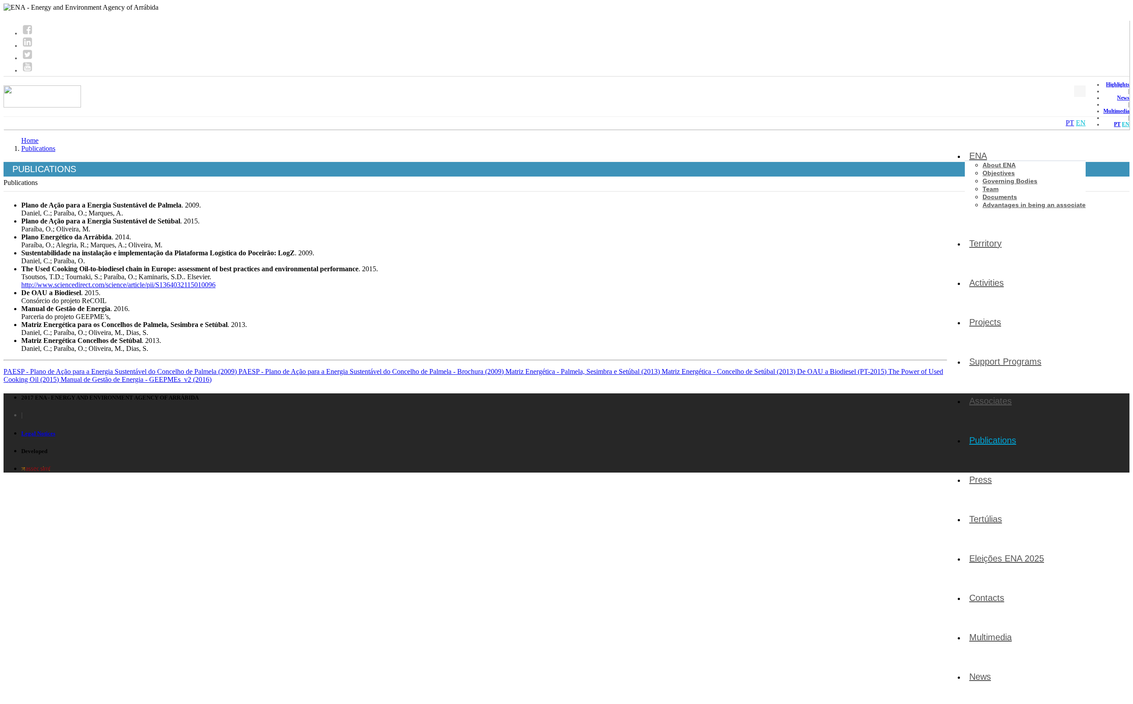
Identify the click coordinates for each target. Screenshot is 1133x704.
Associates (990, 401)
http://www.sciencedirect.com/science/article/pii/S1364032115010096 (118, 285)
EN (1125, 124)
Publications (992, 440)
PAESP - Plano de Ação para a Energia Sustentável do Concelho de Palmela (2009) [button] (121, 371)
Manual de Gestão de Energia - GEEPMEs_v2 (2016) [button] (136, 379)
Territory (985, 243)
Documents (1000, 196)
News (1123, 98)
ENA (978, 156)
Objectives (999, 173)
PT (1117, 124)
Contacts (986, 598)
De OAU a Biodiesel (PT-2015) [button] (842, 371)
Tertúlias (985, 519)
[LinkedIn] (27, 45)
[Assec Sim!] (36, 468)
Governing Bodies (1010, 181)
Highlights (1117, 84)
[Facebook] (27, 33)
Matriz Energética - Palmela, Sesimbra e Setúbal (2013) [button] (583, 371)
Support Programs (1005, 361)
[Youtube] (27, 70)
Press (980, 480)
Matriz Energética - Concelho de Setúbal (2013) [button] (729, 371)
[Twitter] (27, 58)
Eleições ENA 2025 (1006, 558)
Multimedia (1116, 111)
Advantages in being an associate (1034, 204)
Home (30, 140)
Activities (986, 283)
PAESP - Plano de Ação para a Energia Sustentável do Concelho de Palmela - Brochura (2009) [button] (372, 371)
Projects (985, 322)
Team (990, 188)
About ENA (999, 165)
